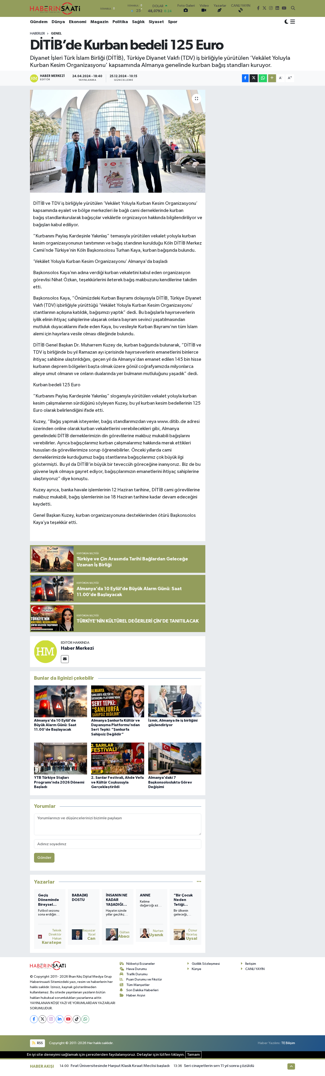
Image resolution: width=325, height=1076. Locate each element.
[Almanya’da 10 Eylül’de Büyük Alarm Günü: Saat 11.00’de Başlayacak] (60, 701)
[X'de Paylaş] (254, 78)
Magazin (99, 22)
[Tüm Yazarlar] (199, 882)
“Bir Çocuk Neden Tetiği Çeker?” (183, 900)
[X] (42, 1019)
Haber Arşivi (135, 995)
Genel (56, 33)
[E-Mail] (65, 659)
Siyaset (156, 22)
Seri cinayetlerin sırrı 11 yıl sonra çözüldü (219, 1066)
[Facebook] (34, 1019)
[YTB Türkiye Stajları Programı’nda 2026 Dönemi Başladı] (60, 758)
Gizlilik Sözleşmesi (206, 963)
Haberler (37, 33)
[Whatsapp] (85, 1019)
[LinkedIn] (60, 1019)
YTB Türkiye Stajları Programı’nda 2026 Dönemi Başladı (59, 782)
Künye (196, 969)
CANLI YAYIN (255, 969)
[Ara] (293, 8)
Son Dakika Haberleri (142, 990)
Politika (120, 22)
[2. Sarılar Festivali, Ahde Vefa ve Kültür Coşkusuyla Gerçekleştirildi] (117, 758)
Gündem (39, 22)
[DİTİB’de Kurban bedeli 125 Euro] (117, 141)
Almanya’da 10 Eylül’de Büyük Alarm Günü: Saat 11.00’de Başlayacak (55, 725)
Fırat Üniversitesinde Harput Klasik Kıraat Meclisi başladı (120, 1066)
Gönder (44, 858)
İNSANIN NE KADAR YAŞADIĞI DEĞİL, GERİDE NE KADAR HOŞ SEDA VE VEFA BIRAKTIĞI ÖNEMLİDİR (116, 900)
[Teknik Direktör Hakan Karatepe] (40, 937)
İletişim (250, 963)
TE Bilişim (288, 1043)
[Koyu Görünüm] (286, 22)
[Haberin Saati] (55, 8)
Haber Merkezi (77, 648)
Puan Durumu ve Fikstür (144, 979)
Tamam (193, 1055)
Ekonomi (77, 22)
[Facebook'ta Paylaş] (245, 78)
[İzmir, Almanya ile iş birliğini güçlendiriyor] (174, 701)
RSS (39, 1043)
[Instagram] (51, 1019)
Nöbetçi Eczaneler (140, 963)
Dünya (58, 22)
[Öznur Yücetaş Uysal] (179, 934)
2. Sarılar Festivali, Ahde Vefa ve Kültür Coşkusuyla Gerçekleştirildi (117, 782)
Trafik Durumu (137, 974)
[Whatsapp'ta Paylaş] (263, 78)
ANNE (145, 895)
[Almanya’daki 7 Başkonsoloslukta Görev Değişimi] (174, 758)
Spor (172, 22)
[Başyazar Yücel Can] (77, 934)
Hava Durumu (136, 969)
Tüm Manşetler (138, 985)
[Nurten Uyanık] (144, 933)
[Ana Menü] (291, 22)
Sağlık (138, 22)
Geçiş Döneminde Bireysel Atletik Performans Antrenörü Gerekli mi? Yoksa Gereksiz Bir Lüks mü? (49, 900)
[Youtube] (68, 1019)
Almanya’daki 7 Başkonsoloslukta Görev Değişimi (170, 782)
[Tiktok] (77, 1019)
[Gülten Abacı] (112, 934)
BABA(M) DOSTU (80, 897)
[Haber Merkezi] (45, 651)
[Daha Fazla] (272, 78)
